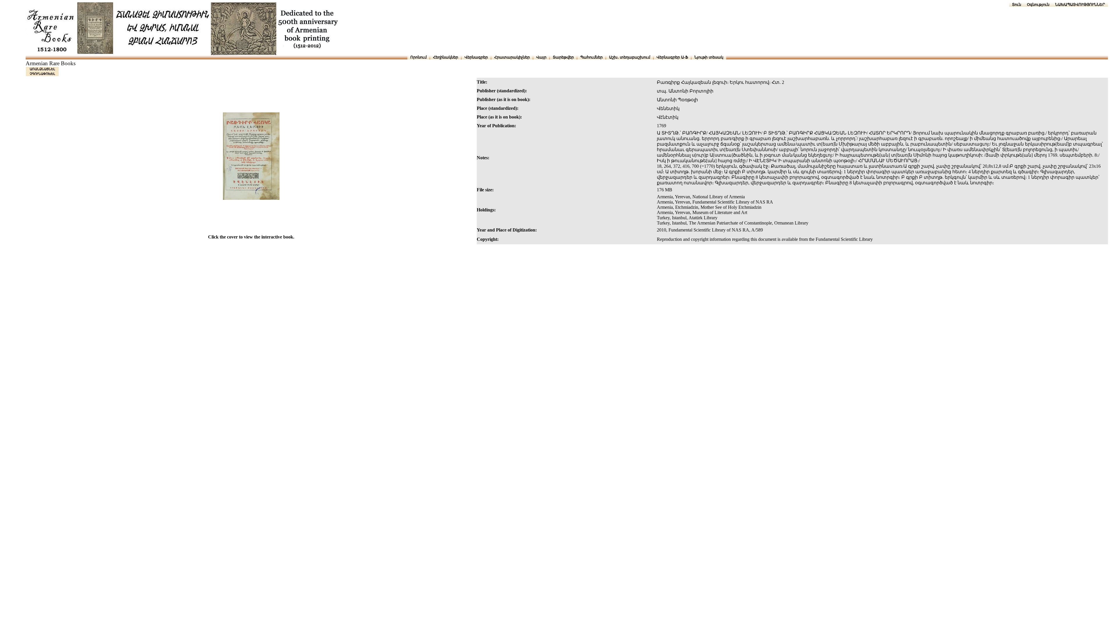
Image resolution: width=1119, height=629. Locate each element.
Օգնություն (1038, 4)
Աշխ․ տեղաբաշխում (629, 57)
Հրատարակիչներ (512, 57)
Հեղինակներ (445, 57)
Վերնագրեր (476, 57)
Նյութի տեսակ (708, 57)
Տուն (1016, 4)
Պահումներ (591, 57)
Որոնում (418, 57)
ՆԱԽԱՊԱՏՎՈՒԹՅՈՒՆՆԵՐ (1080, 4)
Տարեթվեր (563, 57)
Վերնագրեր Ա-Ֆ (672, 57)
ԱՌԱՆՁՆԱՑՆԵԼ (42, 69)
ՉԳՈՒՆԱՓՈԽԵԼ (42, 73)
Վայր (541, 57)
